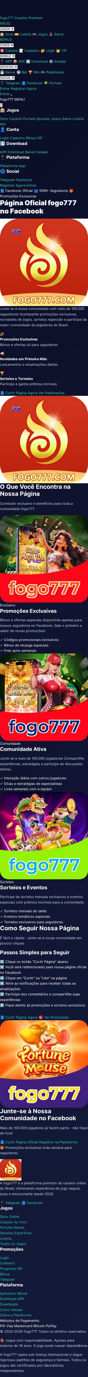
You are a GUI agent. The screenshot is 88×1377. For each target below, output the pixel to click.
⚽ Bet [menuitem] (21, 72)
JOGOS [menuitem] (7, 29)
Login (4, 138)
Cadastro (17, 138)
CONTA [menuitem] (6, 45)
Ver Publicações (52, 393)
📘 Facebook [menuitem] (32, 83)
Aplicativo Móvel (13, 1293)
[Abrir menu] (11, 95)
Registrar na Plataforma (58, 1142)
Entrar (5, 88)
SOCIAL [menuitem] (7, 78)
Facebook (24, 180)
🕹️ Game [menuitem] (56, 34)
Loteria (78, 119)
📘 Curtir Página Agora (19, 393)
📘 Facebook (32, 1203)
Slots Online (9, 1216)
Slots (4, 119)
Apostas (43, 119)
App (22, 166)
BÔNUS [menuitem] (6, 39)
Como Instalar (11, 1310)
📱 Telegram (10, 1203)
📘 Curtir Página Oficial (19, 1142)
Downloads (9, 1304)
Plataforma (9, 166)
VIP (39, 138)
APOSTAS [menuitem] (8, 67)
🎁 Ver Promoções (54, 1017)
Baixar (30, 152)
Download (16, 152)
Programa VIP (11, 1268)
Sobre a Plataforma (15, 1315)
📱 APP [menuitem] (6, 61)
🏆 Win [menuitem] (34, 72)
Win (3, 124)
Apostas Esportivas (16, 1233)
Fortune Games (12, 1227)
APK (3, 152)
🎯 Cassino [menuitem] (9, 50)
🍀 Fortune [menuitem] (53, 83)
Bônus (31, 138)
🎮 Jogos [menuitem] (40, 34)
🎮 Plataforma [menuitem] (52, 72)
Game (66, 119)
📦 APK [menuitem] (19, 61)
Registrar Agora (23, 88)
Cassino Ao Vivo (13, 1222)
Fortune (29, 119)
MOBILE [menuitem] (7, 56)
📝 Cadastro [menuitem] (29, 50)
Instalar (42, 152)
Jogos (56, 119)
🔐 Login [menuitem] (48, 50)
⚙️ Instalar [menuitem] (57, 61)
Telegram (7, 180)
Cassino (15, 119)
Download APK (12, 1299)
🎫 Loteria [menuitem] (23, 34)
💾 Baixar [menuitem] (7, 72)
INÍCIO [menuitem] (5, 23)
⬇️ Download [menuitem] (37, 61)
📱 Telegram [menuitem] (10, 83)
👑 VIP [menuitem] (61, 50)
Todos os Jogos (13, 1244)
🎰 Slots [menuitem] (6, 34)
